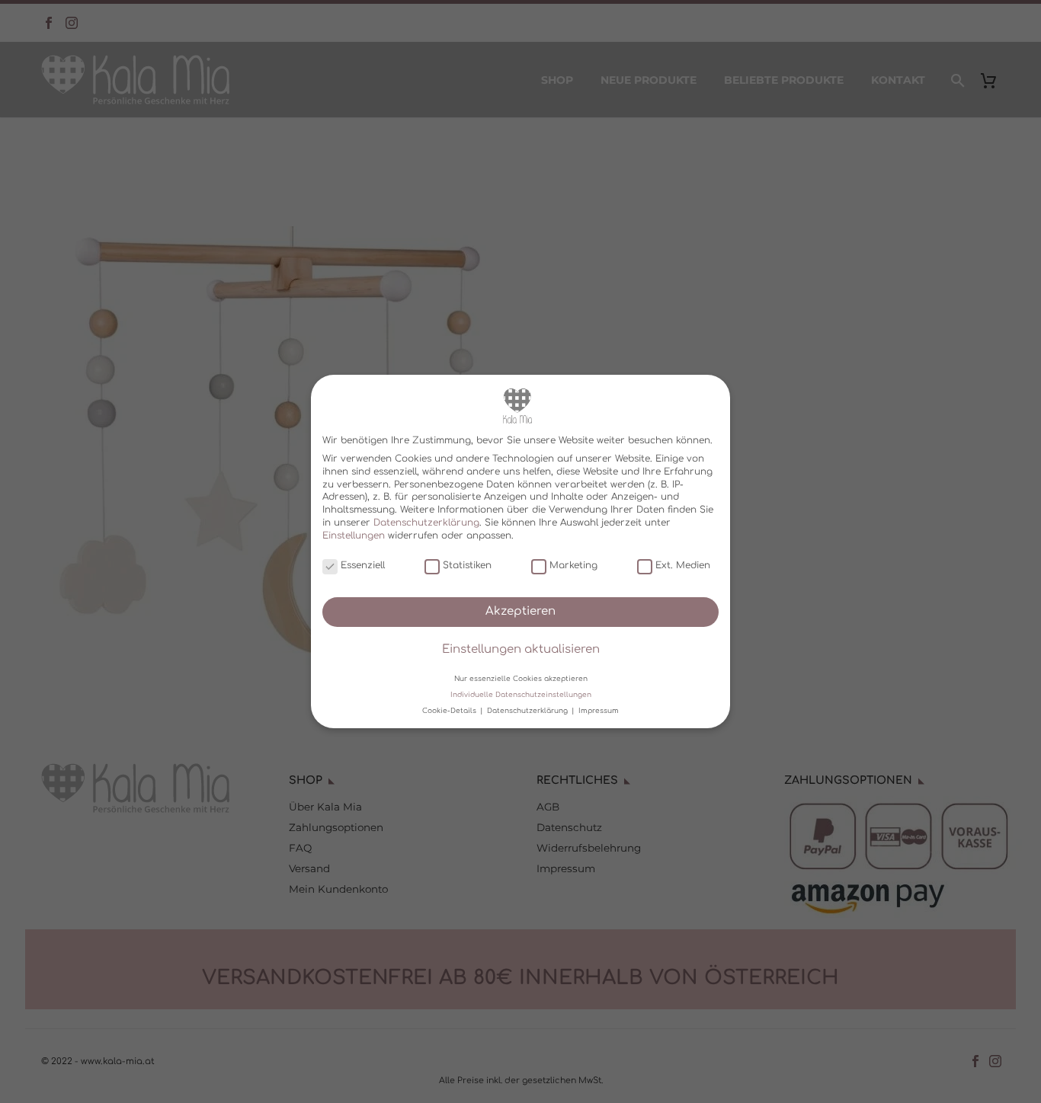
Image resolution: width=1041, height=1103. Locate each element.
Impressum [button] (598, 711)
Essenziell (363, 565)
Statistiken (467, 565)
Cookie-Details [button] (450, 711)
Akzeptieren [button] (520, 611)
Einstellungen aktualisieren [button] (521, 649)
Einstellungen (353, 535)
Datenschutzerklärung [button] (528, 711)
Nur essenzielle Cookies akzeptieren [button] (521, 678)
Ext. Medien (682, 565)
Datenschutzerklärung (426, 522)
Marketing (573, 565)
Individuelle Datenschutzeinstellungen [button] (520, 695)
